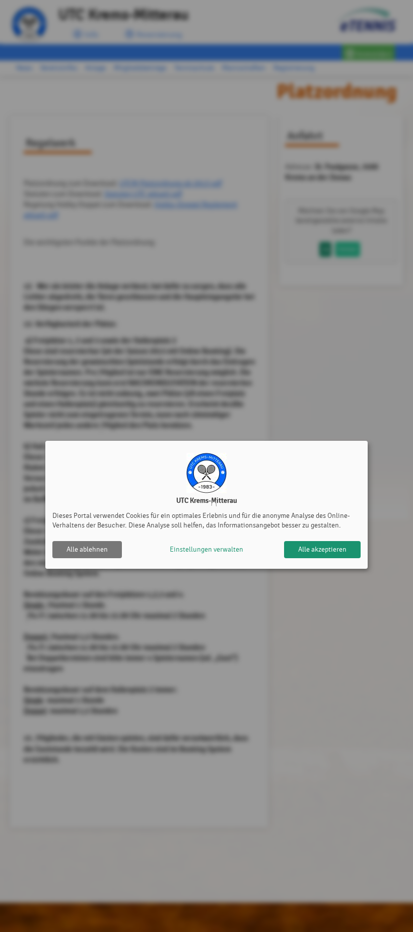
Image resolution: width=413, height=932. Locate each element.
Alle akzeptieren (322, 549)
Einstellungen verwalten (206, 549)
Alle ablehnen (87, 549)
